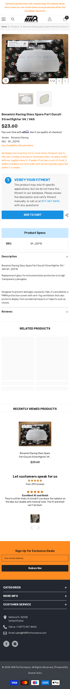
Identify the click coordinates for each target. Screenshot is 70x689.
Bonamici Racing (19, 137)
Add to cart (32, 214)
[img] (35, 481)
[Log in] (49, 19)
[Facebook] (6, 644)
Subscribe (35, 568)
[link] (18, 383)
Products (15, 27)
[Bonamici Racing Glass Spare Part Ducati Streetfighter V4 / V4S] (35, 434)
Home (4, 27)
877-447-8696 (51, 201)
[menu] (4, 19)
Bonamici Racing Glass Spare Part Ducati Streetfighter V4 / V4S (35, 455)
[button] (59, 81)
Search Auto (35, 673)
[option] (35, 7)
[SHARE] (65, 215)
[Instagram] (15, 644)
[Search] (13, 19)
